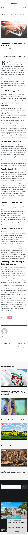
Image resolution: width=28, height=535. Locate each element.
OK (17, 531)
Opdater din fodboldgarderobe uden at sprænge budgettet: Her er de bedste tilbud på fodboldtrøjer (13, 393)
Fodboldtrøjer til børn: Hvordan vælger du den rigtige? (7, 345)
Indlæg (9, 317)
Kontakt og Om (5, 491)
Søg (2, 484)
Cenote (2, 530)
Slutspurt (14, 3)
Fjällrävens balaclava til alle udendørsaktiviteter (13, 420)
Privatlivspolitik (5, 494)
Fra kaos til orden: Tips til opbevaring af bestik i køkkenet (21, 345)
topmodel (13, 285)
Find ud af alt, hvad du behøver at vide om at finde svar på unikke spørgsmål (13, 445)
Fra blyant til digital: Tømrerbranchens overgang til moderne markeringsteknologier (13, 472)
